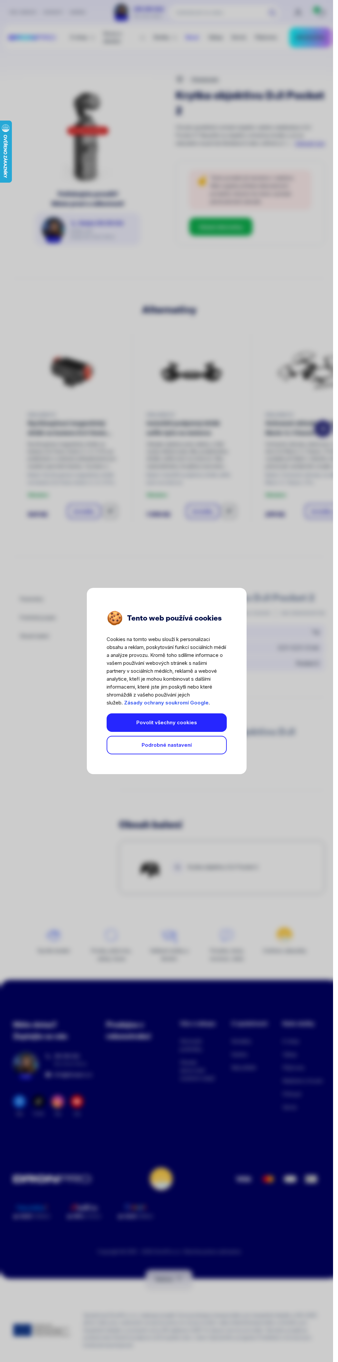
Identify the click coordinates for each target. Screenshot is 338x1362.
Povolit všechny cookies (166, 722)
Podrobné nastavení (167, 745)
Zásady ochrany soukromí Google (166, 702)
